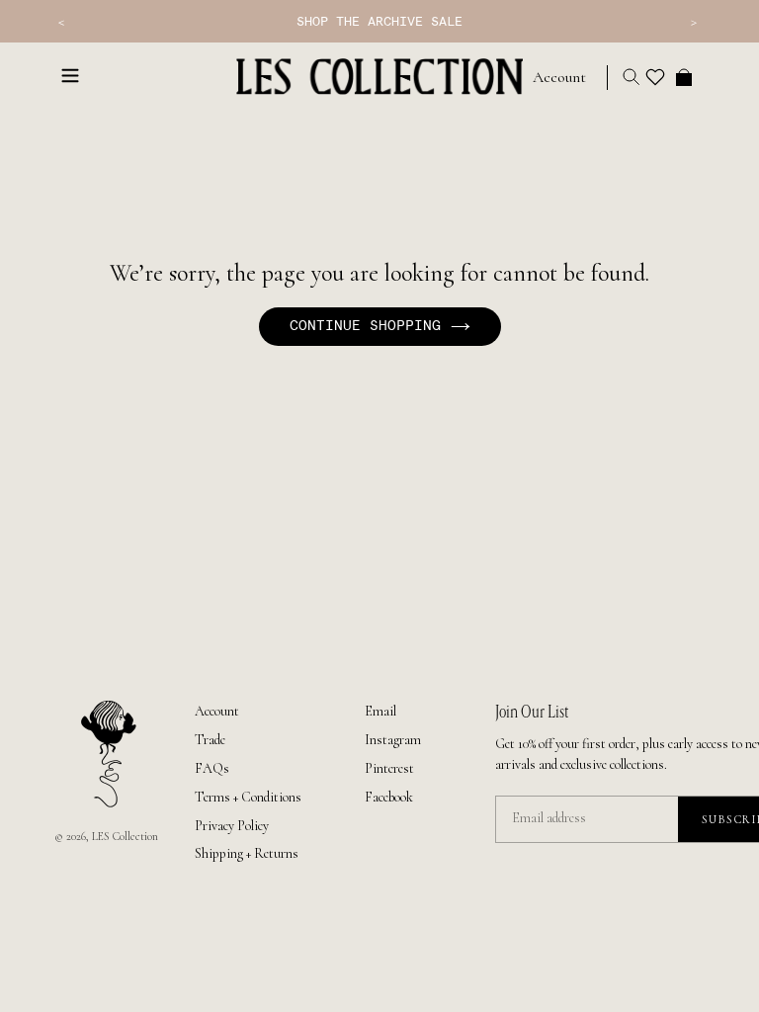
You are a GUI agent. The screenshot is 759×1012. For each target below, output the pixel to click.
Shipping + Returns (246, 853)
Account (217, 711)
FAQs (212, 768)
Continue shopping (365, 325)
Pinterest (389, 768)
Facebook (389, 797)
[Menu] (70, 74)
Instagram (393, 739)
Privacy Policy (232, 825)
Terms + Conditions (248, 797)
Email (380, 711)
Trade (210, 739)
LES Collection (125, 836)
